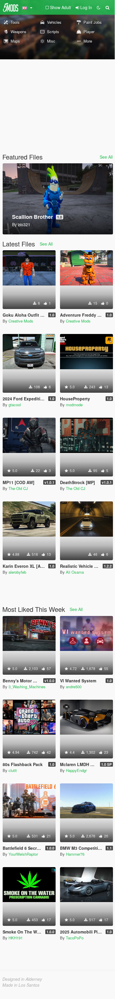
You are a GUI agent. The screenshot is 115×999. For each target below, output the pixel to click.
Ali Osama (75, 572)
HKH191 (16, 938)
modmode (74, 404)
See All (106, 157)
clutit (13, 770)
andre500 (73, 686)
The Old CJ (18, 488)
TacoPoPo (75, 938)
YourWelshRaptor (23, 854)
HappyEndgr (76, 770)
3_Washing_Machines (27, 686)
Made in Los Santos (20, 985)
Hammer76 (75, 854)
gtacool (15, 404)
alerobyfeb (17, 572)
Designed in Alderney (22, 979)
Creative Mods (21, 321)
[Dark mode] (98, 7)
